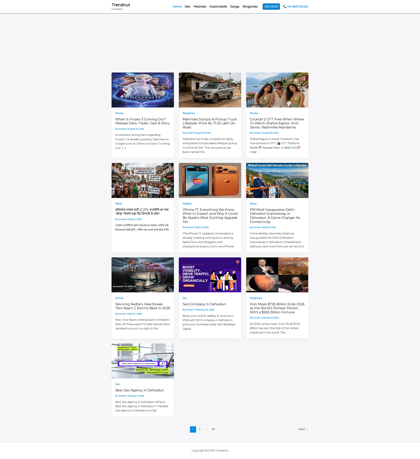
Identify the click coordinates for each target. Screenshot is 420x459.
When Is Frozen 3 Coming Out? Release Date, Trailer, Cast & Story (142, 121)
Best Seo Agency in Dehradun (139, 390)
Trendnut (121, 4)
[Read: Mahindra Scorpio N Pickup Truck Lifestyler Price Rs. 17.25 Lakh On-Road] (210, 89)
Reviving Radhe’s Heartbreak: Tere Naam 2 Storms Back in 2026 (142, 306)
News (118, 203)
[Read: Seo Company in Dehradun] (210, 274)
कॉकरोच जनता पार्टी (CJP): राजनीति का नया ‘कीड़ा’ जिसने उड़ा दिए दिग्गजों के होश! (142, 212)
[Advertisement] (210, 48)
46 (213, 429)
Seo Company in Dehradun (204, 304)
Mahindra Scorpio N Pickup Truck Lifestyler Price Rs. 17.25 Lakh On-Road (210, 123)
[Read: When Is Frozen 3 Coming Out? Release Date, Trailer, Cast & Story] (143, 89)
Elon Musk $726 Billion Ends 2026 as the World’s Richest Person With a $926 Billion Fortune (277, 308)
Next (303, 429)
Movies (119, 113)
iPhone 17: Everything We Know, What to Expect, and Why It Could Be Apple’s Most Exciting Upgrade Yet (210, 216)
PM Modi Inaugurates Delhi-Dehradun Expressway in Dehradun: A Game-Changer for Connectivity (275, 216)
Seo (185, 298)
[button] (271, 6)
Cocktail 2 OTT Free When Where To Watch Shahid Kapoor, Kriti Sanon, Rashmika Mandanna (277, 123)
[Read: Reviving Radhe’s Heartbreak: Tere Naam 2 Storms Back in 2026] (143, 274)
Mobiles (187, 203)
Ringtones (189, 113)
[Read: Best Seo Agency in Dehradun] (143, 360)
